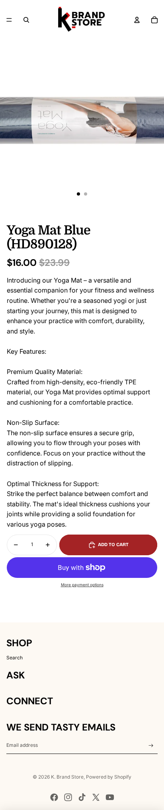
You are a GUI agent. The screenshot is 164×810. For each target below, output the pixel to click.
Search (14, 658)
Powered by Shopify (108, 777)
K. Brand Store (67, 777)
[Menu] (9, 20)
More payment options (82, 584)
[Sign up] (151, 745)
